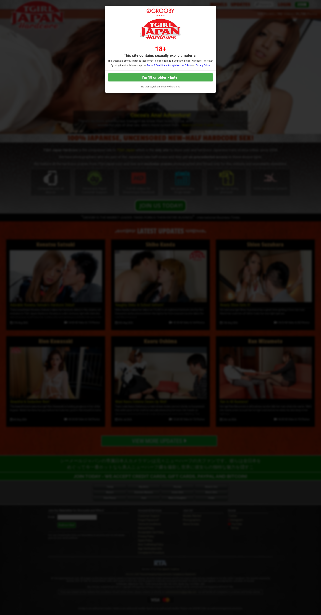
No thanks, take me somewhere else (160, 86)
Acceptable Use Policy (179, 65)
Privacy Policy (203, 65)
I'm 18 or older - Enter (160, 77)
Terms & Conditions (157, 65)
